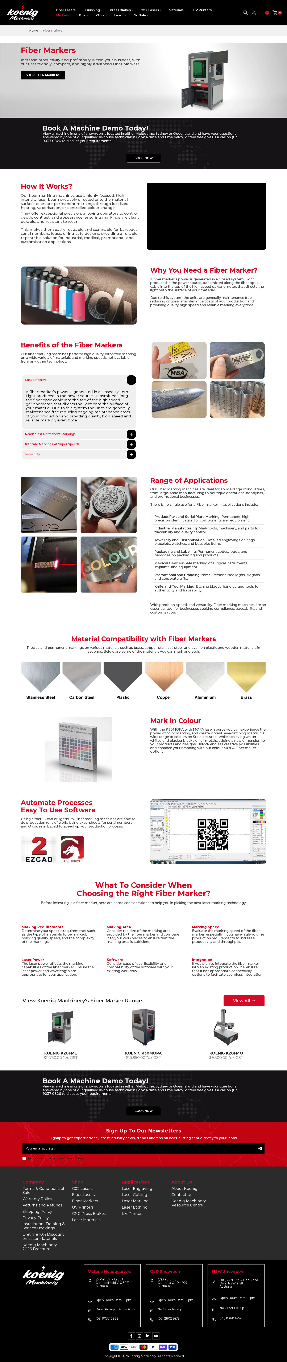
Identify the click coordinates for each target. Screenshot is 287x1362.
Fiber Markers (85, 1201)
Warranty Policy (37, 1199)
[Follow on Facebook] (131, 1336)
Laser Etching (135, 1207)
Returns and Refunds (42, 1205)
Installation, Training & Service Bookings (43, 1226)
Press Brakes (120, 10)
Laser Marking (135, 1201)
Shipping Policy (37, 1211)
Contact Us (181, 1194)
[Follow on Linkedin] (147, 1336)
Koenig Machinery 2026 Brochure (39, 1247)
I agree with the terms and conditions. (56, 1158)
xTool (99, 15)
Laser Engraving (137, 1188)
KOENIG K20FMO (226, 1053)
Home (33, 30)
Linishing (92, 10)
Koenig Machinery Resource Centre (188, 1203)
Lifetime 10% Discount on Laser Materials (43, 1236)
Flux (82, 15)
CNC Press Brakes (89, 1213)
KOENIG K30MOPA (143, 1053)
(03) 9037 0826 (107, 1318)
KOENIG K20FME (60, 1053)
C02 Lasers (82, 1188)
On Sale (139, 15)
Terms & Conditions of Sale (43, 1190)
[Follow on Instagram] (139, 1336)
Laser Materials (86, 1220)
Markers (62, 15)
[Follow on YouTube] (155, 1336)
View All (241, 1000)
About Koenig (184, 1188)
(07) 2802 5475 (168, 1318)
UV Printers (202, 10)
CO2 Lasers (150, 10)
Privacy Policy (35, 1218)
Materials (176, 10)
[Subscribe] (260, 1148)
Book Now (143, 158)
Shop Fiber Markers (43, 75)
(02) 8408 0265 (231, 1318)
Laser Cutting (134, 1194)
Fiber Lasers (65, 10)
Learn (119, 15)
